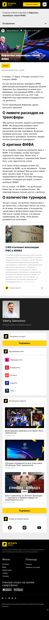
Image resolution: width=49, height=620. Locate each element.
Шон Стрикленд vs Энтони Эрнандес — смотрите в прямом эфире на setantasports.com (23, 497)
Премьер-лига (16, 360)
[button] (45, 23)
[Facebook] (2, 598)
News (14, 13)
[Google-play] (16, 598)
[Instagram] (6, 598)
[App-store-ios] (12, 598)
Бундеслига (15, 367)
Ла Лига (13, 375)
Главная (6, 13)
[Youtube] (9, 598)
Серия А (13, 383)
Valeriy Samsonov (12, 30)
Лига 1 (12, 391)
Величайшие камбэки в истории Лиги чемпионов (24, 432)
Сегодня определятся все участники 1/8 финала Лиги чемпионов (23, 464)
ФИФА (21, 70)
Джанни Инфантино (9, 70)
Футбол (23, 13)
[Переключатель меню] (44, 4)
